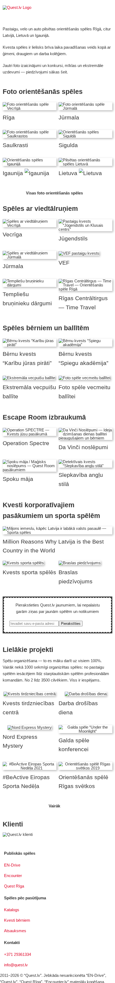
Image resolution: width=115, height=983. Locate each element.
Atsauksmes (15, 930)
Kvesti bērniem (17, 920)
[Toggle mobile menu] (110, 8)
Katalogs (11, 909)
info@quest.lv (16, 965)
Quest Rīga (14, 886)
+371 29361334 (17, 954)
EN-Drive (12, 865)
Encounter (13, 875)
